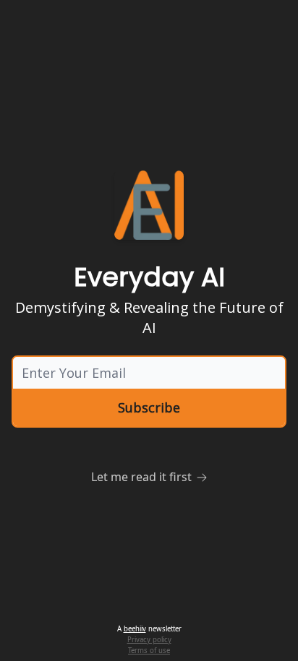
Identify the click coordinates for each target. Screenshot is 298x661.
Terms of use (149, 650)
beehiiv (135, 629)
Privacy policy (149, 639)
